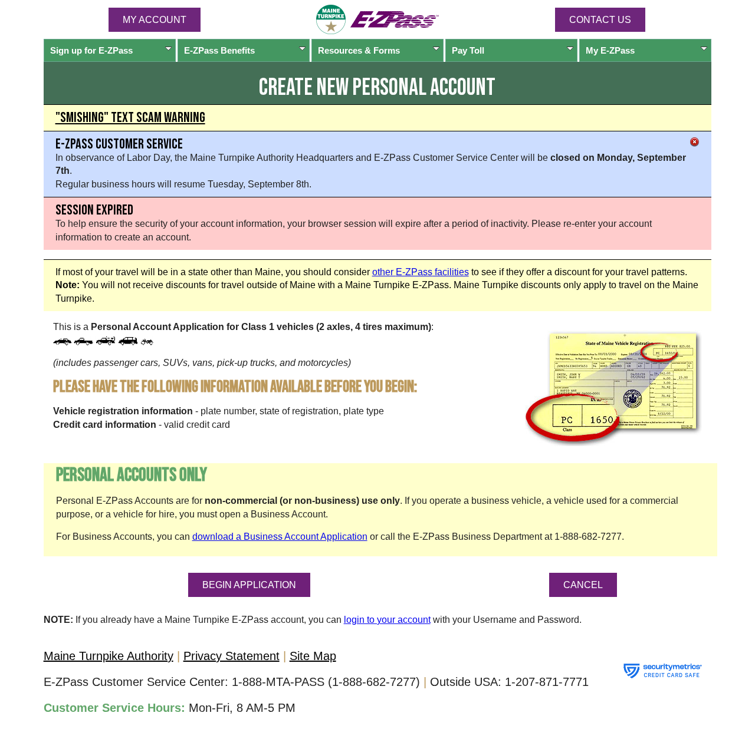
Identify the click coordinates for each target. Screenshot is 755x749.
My (610, 50)
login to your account (387, 620)
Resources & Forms (359, 50)
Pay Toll (468, 50)
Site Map (313, 655)
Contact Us (600, 20)
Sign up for (91, 50)
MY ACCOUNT (154, 20)
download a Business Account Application (279, 537)
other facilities (420, 272)
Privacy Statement (231, 655)
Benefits (219, 50)
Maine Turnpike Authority (108, 655)
